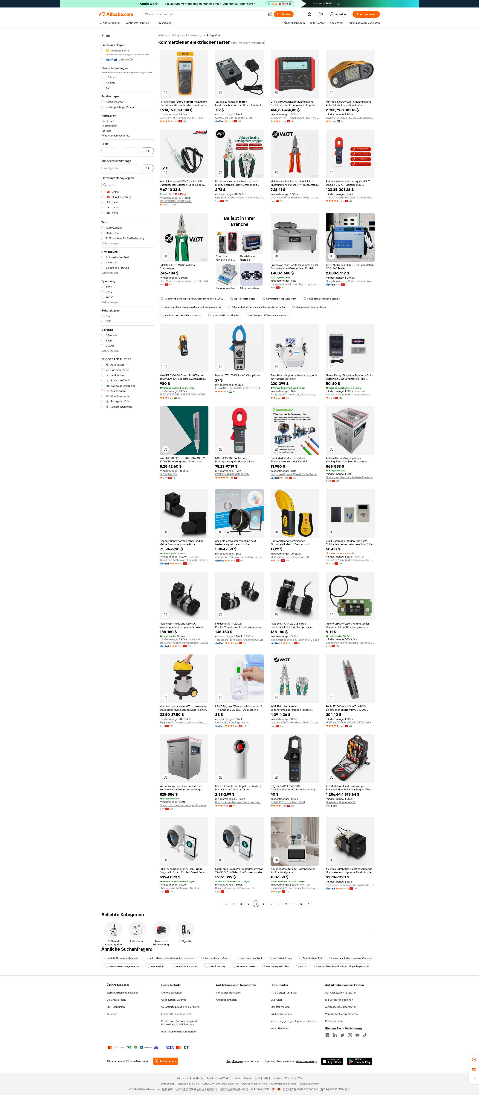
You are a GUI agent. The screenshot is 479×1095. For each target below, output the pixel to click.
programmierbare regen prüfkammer (352, 958)
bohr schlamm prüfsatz (217, 958)
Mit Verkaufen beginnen (339, 999)
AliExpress (183, 1077)
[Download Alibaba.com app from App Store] (332, 1061)
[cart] (321, 14)
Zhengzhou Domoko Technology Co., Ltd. (239, 556)
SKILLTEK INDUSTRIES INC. (176, 201)
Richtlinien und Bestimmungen (179, 1031)
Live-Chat (276, 999)
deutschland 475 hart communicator (269, 315)
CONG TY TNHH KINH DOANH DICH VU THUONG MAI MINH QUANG (295, 117)
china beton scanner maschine (323, 298)
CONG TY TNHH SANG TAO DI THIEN (181, 117)
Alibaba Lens (114, 1061)
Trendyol (276, 1077)
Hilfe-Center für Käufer (284, 992)
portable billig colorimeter (225, 315)
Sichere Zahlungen (172, 992)
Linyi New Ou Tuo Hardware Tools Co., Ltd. (239, 197)
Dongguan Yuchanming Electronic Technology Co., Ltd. (239, 802)
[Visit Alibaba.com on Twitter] (342, 1035)
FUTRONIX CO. (168, 474)
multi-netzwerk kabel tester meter (182, 315)
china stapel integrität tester (311, 307)
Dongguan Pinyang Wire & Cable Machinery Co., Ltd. (295, 474)
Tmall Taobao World (218, 1077)
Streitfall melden (280, 1006)
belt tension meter (245, 966)
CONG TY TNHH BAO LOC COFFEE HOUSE (350, 197)
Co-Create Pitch (116, 999)
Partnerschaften (334, 1021)
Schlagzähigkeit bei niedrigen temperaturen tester (258, 307)
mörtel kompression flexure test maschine (172, 958)
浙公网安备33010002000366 (300, 1089)
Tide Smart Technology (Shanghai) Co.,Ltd (184, 559)
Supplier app (235, 1061)
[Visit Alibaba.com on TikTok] (365, 1035)
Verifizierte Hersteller (228, 992)
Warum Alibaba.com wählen (122, 992)
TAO (265, 1077)
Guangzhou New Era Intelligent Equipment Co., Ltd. (295, 284)
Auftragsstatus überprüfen (340, 1006)
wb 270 (303, 966)
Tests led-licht (157, 966)
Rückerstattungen (281, 1013)
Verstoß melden (280, 1028)
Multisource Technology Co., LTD (290, 556)
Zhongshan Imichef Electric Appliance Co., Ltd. (350, 642)
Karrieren (112, 1013)
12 (301, 904)
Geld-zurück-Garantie (173, 999)
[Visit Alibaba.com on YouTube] (357, 1035)
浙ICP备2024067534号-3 (335, 1089)
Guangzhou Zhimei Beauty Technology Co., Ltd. (295, 394)
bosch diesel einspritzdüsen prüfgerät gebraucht (344, 966)
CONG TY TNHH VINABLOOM (232, 474)
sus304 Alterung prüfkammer (123, 958)
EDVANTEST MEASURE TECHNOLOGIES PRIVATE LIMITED (184, 394)
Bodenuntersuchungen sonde (123, 966)
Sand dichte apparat (186, 966)
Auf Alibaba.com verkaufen (340, 992)
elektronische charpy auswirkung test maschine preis (192, 307)
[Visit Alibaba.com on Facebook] (327, 1035)
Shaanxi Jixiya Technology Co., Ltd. (179, 887)
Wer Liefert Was (293, 1077)
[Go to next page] (308, 903)
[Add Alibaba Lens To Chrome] (165, 1061)
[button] (270, 14)
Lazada (236, 1077)
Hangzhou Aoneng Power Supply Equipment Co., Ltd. (350, 281)
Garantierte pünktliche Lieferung (180, 1006)
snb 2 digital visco (282, 958)
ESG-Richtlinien (116, 1006)
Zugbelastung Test (312, 958)
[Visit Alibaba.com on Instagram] (350, 1035)
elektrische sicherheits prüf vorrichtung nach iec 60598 (193, 298)
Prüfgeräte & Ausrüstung (187, 35)
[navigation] (127, 470)
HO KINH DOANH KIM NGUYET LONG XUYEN (350, 722)
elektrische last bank (251, 958)
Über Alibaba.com (118, 984)
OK (147, 151)
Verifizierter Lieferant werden (342, 1013)
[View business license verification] (273, 1089)
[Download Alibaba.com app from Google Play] (359, 1061)
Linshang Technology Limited (232, 722)
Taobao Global (252, 1077)
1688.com (198, 1077)
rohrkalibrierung (216, 966)
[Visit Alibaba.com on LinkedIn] (335, 1035)
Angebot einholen (226, 999)
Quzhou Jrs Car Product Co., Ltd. (234, 117)
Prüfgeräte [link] (213, 35)
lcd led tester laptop (244, 298)
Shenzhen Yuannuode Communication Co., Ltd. (350, 394)
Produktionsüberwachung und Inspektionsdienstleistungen (179, 1023)
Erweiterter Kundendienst (176, 1013)
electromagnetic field (277, 966)
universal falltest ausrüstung (281, 298)
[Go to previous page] (226, 903)
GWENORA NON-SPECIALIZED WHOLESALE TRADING (350, 117)
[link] (474, 1059)
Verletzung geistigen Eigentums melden (294, 1021)
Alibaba (162, 35)
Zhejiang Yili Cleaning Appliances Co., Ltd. (184, 722)
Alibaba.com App (306, 1061)
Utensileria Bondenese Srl (341, 802)
